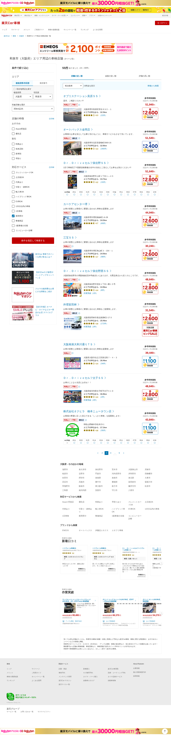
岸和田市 (132, 474)
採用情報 (136, 676)
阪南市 (81, 486)
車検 (14, 36)
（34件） (103, 363)
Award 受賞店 (68, 502)
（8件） (102, 290)
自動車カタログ (88, 680)
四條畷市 (148, 474)
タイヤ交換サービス (115, 677)
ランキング (85, 30)
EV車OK (19, 201)
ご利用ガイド (39, 30)
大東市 (147, 478)
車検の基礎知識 (53, 30)
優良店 (18, 134)
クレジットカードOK (24, 172)
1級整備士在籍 (22, 226)
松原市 (147, 486)
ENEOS (65, 530)
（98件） (103, 257)
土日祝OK (20, 177)
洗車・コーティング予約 (116, 673)
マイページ (15, 30)
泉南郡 (98, 478)
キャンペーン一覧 (70, 30)
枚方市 (114, 486)
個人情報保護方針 (139, 672)
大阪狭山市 (133, 469)
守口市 (114, 490)
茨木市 (114, 469)
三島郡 (65, 490)
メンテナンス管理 (65, 677)
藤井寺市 (132, 486)
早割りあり (116, 502)
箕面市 (98, 490)
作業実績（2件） (91, 327)
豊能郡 (114, 482)
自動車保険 (112, 680)
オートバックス (85, 530)
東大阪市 (99, 486)
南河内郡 (82, 490)
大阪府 (21, 36)
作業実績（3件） (91, 400)
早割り (18, 158)
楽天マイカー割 (64, 684)
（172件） (103, 323)
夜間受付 (19, 216)
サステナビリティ (44, 712)
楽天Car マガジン (65, 680)
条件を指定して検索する (33, 240)
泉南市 (114, 478)
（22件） (103, 115)
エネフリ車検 (117, 530)
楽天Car (7, 36)
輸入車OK (20, 192)
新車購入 (86, 669)
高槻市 (81, 482)
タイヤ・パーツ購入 (90, 677)
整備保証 (19, 221)
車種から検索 (153, 86)
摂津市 (81, 478)
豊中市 (98, 482)
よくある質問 (97, 30)
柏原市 (65, 474)
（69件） (103, 223)
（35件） (103, 430)
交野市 (81, 474)
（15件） (103, 182)
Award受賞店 (21, 129)
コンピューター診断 (24, 230)
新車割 (18, 154)
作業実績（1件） (91, 293)
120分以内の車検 (23, 206)
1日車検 (19, 211)
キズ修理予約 (88, 673)
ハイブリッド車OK (23, 197)
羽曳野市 (66, 486)
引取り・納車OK (23, 187)
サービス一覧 (11, 712)
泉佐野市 (99, 469)
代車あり (19, 182)
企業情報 (136, 668)
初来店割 (19, 149)
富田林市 (132, 482)
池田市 (65, 469)
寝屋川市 (148, 482)
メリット (27, 30)
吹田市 (65, 478)
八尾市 (131, 490)
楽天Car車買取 (113, 669)
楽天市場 (165, 15)
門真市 (98, 474)
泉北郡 (131, 478)
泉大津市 (82, 469)
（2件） (102, 397)
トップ (4, 30)
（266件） (103, 149)
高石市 (65, 482)
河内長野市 (116, 474)
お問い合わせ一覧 (27, 712)
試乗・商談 (63, 669)
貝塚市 (147, 469)
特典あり (19, 144)
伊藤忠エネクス (101, 530)
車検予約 (62, 673)
